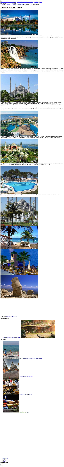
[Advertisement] (9, 307)
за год (15, 316)
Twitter (4, 459)
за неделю (8, 316)
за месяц (12, 316)
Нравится (2, 463)
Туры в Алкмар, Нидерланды (26, 394)
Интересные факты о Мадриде (26, 376)
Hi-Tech (25, 2)
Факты (19, 2)
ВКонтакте (5, 458)
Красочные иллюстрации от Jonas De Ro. (12, 337)
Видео (16, 2)
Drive (28, 2)
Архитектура (36, 2)
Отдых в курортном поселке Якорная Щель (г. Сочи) (31, 358)
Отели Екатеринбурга (24, 412)
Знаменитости (3, 2)
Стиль (22, 2)
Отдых (41, 2)
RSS (4, 461)
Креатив (31, 2)
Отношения (9, 2)
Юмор (13, 2)
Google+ (4, 460)
